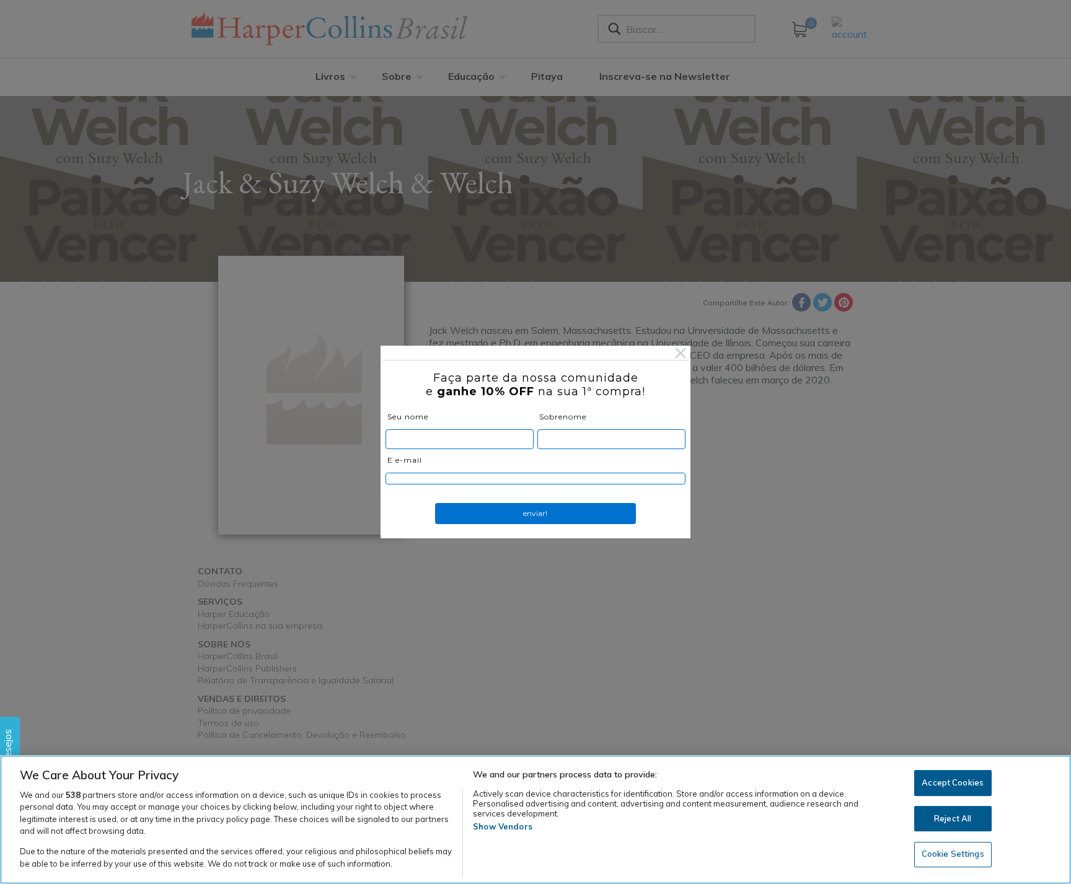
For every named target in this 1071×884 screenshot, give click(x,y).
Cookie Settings (953, 854)
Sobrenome (562, 416)
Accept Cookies (953, 782)
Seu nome (407, 416)
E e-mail (404, 460)
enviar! (535, 513)
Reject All (952, 818)
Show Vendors (502, 826)
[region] (535, 819)
